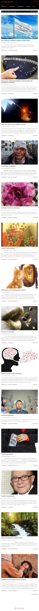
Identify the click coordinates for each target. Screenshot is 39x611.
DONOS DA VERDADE (7, 415)
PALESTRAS (28, 6)
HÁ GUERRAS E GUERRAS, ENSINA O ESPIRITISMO (15, 40)
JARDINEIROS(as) (12, 6)
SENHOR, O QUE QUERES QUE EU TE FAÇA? (13, 579)
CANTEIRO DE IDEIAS (7, 2)
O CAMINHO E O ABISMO (8, 166)
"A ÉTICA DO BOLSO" (7, 454)
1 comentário (10, 135)
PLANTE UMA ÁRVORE (7, 496)
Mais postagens (34, 594)
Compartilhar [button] (4, 50)
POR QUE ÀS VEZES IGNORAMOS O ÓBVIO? (13, 290)
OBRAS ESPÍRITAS (21, 6)
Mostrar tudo (34, 11)
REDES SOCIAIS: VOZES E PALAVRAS (11, 373)
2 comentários (11, 93)
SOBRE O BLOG (3, 6)
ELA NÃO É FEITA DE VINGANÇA (10, 208)
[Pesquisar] (34, 1)
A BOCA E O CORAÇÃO (7, 332)
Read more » (35, 50)
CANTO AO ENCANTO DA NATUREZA (12, 538)
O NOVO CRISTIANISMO (8, 248)
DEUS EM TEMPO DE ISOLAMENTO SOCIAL (13, 124)
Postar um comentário (12, 50)
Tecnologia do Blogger (20, 608)
